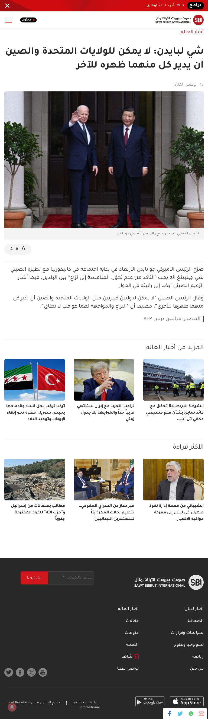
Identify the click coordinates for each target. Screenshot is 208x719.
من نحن (197, 669)
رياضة (198, 657)
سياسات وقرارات (187, 633)
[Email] (201, 713)
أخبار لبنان (194, 609)
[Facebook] (169, 713)
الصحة (132, 645)
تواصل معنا (128, 669)
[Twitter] (180, 713)
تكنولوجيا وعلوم (189, 645)
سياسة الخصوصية (86, 703)
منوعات (132, 633)
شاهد (128, 657)
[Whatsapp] (191, 713)
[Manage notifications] (12, 707)
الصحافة (196, 621)
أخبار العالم (192, 32)
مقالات (132, 621)
